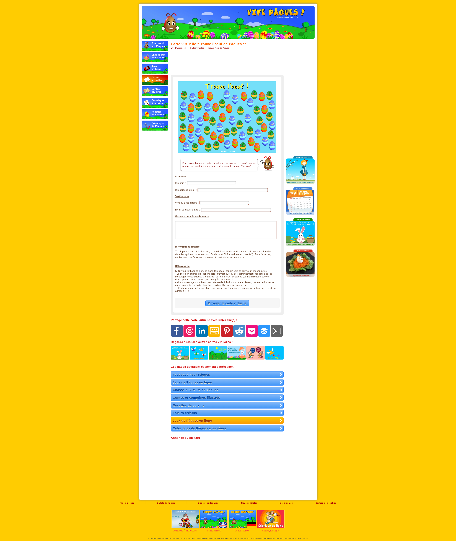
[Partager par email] (277, 331)
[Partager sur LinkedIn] (202, 331)
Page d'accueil (127, 503)
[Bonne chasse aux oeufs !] (180, 354)
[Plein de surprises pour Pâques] (236, 354)
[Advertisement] (227, 63)
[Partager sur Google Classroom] (214, 331)
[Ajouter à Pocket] (252, 331)
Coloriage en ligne (270, 530)
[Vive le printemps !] (218, 354)
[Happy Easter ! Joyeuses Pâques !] (255, 354)
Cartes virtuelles (197, 48)
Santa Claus (191, 530)
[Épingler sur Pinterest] (227, 331)
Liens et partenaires (208, 503)
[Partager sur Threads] (189, 331)
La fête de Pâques (166, 503)
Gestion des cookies (325, 503)
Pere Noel (178, 530)
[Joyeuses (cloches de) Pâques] (199, 354)
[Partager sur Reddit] (239, 331)
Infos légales (286, 503)
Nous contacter (249, 503)
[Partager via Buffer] (264, 331)
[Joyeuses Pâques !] (274, 354)
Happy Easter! (214, 530)
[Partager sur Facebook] (177, 331)
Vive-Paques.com (178, 48)
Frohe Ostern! (242, 530)
